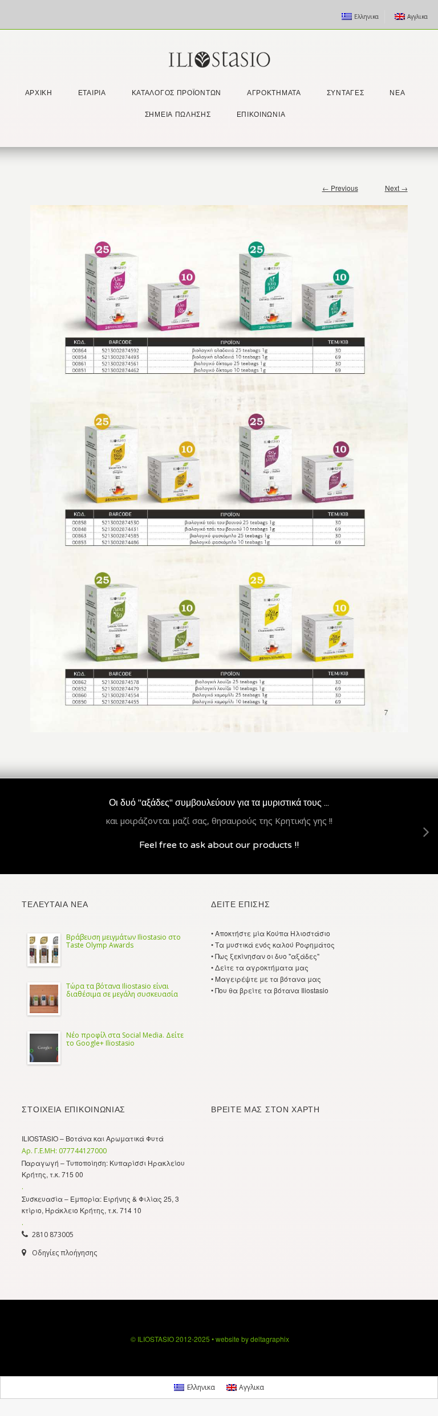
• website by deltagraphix (250, 1339)
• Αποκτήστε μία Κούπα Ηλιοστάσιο (270, 933)
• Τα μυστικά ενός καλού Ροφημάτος (273, 944)
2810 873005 (53, 1234)
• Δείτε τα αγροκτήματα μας (260, 967)
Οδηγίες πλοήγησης (64, 1253)
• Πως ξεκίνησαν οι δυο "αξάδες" (265, 956)
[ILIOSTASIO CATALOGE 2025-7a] (218, 463)
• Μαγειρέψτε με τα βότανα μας (266, 979)
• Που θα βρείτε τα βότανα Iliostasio (269, 990)
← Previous (340, 188)
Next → (396, 188)
